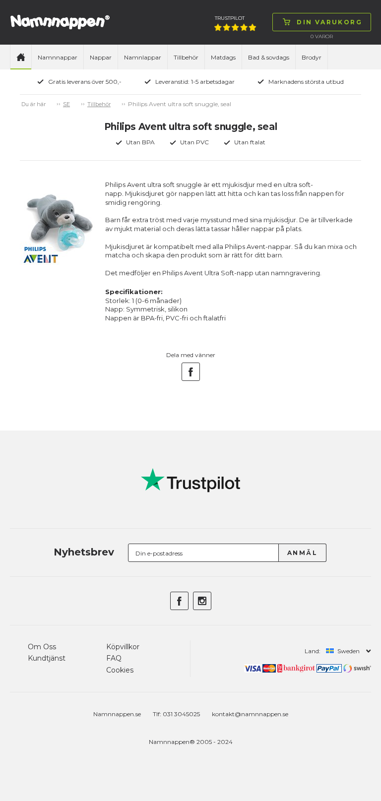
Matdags (223, 57)
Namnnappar (57, 57)
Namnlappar (142, 57)
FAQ (114, 658)
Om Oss (42, 646)
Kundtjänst (46, 658)
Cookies (119, 670)
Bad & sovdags (268, 57)
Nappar (101, 57)
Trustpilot (230, 18)
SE (66, 104)
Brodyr (311, 57)
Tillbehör (186, 57)
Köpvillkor (122, 646)
